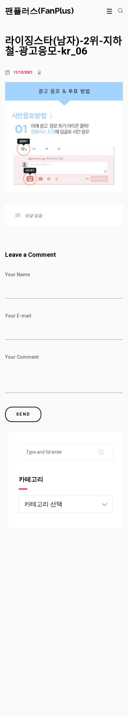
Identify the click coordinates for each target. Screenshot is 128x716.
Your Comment (22, 357)
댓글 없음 (33, 215)
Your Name (17, 274)
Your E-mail (18, 315)
